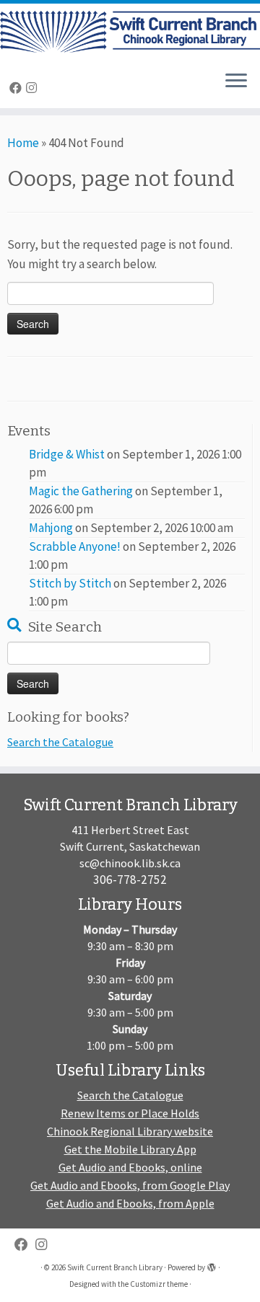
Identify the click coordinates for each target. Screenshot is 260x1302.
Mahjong (51, 528)
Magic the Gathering (81, 491)
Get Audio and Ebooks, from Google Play (130, 1185)
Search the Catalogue (60, 742)
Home (23, 143)
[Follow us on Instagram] (33, 88)
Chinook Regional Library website (130, 1131)
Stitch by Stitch (70, 583)
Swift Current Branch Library (114, 1267)
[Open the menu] (236, 82)
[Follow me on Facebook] (17, 88)
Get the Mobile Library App (130, 1149)
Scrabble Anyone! (75, 546)
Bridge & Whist (67, 454)
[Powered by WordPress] (212, 1264)
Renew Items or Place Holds (130, 1113)
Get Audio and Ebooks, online (130, 1167)
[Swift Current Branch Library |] (130, 32)
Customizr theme (159, 1284)
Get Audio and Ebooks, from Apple (130, 1203)
